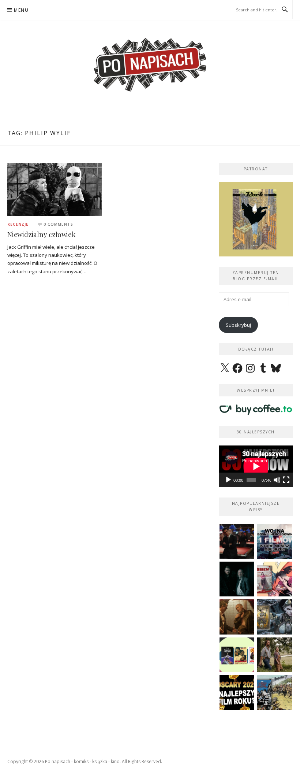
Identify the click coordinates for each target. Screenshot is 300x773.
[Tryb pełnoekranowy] (286, 480)
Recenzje (18, 224)
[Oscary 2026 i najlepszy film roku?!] (237, 692)
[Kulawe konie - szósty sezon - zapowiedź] (237, 579)
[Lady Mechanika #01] (274, 617)
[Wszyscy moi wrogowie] (274, 655)
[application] (256, 466)
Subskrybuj (238, 325)
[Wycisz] (277, 480)
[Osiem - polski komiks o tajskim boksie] (274, 579)
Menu (21, 10)
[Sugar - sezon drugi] (237, 541)
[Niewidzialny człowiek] (54, 188)
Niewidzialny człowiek (41, 234)
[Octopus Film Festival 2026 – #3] (237, 655)
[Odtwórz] (228, 480)
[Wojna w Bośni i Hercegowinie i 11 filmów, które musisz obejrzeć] (274, 541)
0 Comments (58, 224)
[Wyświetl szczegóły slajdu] (256, 219)
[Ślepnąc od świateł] (237, 617)
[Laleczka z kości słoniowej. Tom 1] (274, 692)
